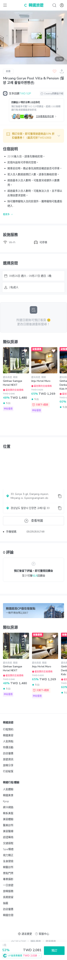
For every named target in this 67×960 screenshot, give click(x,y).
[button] (33, 136)
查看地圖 (37, 521)
